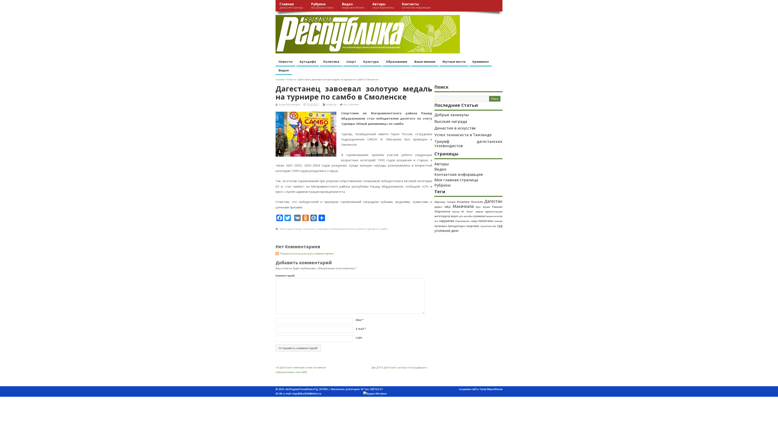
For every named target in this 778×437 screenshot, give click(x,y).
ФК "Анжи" (467, 211)
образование (462, 221)
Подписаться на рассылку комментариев (306, 253)
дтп (461, 216)
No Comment (351, 104)
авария (479, 211)
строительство (488, 226)
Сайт (359, 337)
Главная (291, 5)
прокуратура (456, 226)
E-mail (361, 329)
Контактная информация (458, 174)
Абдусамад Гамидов (444, 201)
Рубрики (322, 5)
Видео (353, 5)
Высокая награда (450, 121)
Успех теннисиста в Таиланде (463, 134)
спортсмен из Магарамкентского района (341, 229)
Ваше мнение (424, 61)
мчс (436, 221)
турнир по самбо (377, 229)
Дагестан (493, 201)
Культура (371, 61)
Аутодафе (307, 61)
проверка (440, 226)
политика (485, 221)
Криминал (480, 61)
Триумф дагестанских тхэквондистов (468, 143)
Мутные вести (453, 61)
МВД (447, 207)
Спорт (351, 61)
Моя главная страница (456, 179)
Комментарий (285, 275)
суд (499, 226)
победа (474, 221)
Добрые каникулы (451, 114)
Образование (396, 61)
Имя (359, 320)
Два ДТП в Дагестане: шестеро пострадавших (398, 367)
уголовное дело (446, 230)
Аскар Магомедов (289, 104)
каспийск (468, 216)
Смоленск (309, 229)
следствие (472, 226)
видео (454, 216)
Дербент (438, 207)
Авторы (383, 5)
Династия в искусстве (455, 128)
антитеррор (442, 216)
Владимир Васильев (470, 202)
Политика (331, 61)
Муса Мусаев (483, 207)
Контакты (416, 5)
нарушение (446, 221)
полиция (498, 221)
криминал (479, 216)
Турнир (455, 211)
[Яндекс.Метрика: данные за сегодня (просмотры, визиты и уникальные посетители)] (375, 393)
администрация (493, 211)
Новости (285, 61)
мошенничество (494, 216)
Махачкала (463, 206)
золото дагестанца (290, 229)
